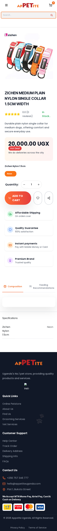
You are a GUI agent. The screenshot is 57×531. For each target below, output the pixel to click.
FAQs (5, 461)
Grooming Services (13, 419)
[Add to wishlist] (38, 198)
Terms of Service (37, 527)
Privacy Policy (17, 527)
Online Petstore (11, 404)
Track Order (9, 446)
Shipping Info (10, 456)
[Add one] (39, 185)
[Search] (51, 15)
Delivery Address (12, 451)
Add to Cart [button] (17, 198)
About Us (7, 409)
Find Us (6, 414)
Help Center (9, 441)
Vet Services (9, 424)
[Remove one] (24, 185)
